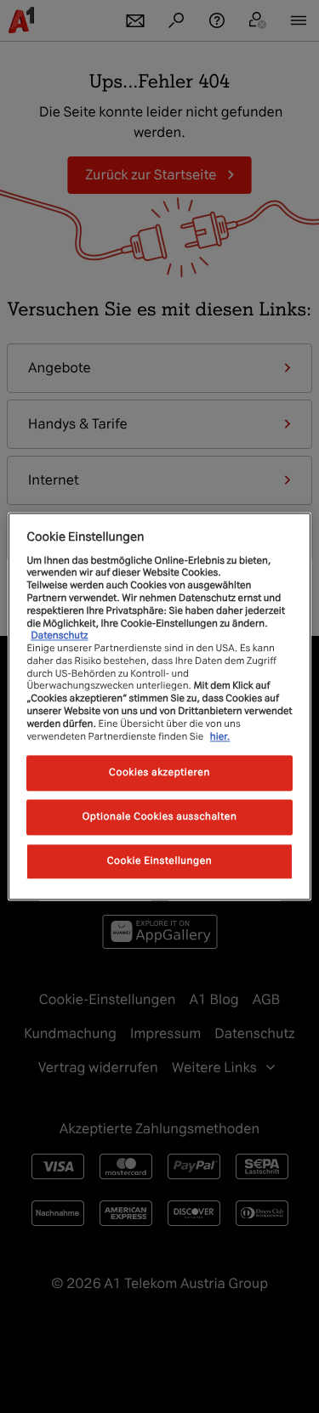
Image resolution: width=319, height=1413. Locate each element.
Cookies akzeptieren (159, 773)
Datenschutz (59, 636)
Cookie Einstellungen (160, 861)
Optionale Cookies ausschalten (160, 817)
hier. (220, 736)
